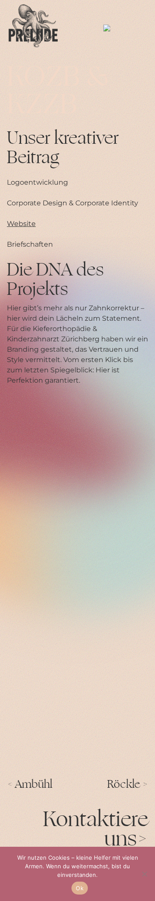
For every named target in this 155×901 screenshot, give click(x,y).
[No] (144, 874)
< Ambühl (29, 785)
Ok (80, 888)
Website (21, 224)
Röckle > (127, 785)
